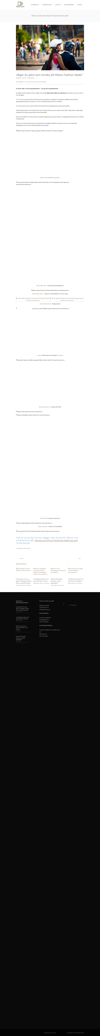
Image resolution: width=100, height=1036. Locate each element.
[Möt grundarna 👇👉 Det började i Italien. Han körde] (66, 969)
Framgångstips (30, 78)
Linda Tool (39, 355)
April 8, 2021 (18, 630)
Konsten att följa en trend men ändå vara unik (56, 540)
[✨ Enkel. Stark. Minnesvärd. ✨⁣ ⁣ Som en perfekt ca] (80, 945)
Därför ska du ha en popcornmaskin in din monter (22, 627)
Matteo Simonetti (45, 177)
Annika (19, 99)
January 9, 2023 (20, 585)
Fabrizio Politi (43, 518)
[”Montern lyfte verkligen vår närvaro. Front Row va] (73, 957)
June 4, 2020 (54, 585)
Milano (28, 548)
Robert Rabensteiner (37, 293)
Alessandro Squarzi (44, 407)
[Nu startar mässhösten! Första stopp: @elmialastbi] (66, 616)
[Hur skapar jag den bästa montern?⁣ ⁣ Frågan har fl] (66, 773)
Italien (25, 548)
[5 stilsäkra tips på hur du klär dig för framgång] (76, 572)
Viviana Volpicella (42, 526)
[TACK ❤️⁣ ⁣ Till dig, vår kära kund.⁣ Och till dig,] (66, 884)
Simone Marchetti (41, 285)
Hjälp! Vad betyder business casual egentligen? (56, 581)
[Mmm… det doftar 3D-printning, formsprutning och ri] (80, 863)
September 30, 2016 (21, 78)
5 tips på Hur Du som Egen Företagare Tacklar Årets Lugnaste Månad (24, 581)
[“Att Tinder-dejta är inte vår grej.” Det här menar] (80, 764)
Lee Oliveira (60, 355)
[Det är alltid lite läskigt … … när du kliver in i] (80, 634)
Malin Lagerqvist (55, 177)
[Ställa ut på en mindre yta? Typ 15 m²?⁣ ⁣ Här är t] (73, 876)
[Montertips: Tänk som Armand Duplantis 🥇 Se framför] (73, 654)
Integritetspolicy (47, 1032)
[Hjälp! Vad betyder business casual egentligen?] (59, 572)
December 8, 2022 (37, 583)
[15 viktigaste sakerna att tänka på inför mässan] (41, 572)
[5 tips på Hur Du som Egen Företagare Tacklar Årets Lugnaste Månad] (24, 572)
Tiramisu (28, 585)
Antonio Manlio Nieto (45, 304)
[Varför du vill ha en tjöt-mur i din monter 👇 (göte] (73, 737)
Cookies (54, 1032)
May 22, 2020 (71, 583)
